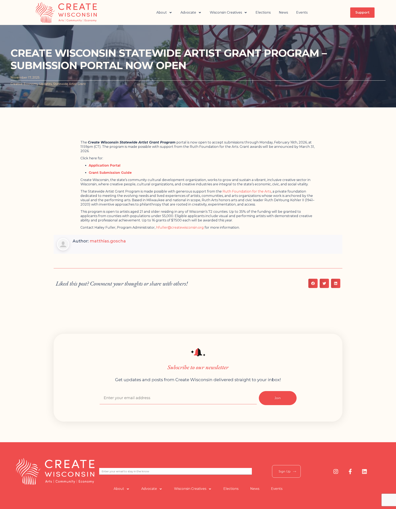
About (161, 12)
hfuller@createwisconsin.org (180, 227)
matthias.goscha (108, 241)
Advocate (188, 12)
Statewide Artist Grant (69, 84)
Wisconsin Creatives (226, 12)
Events (302, 12)
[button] (313, 283)
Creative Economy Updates (31, 84)
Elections (263, 12)
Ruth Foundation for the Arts (247, 191)
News (283, 12)
